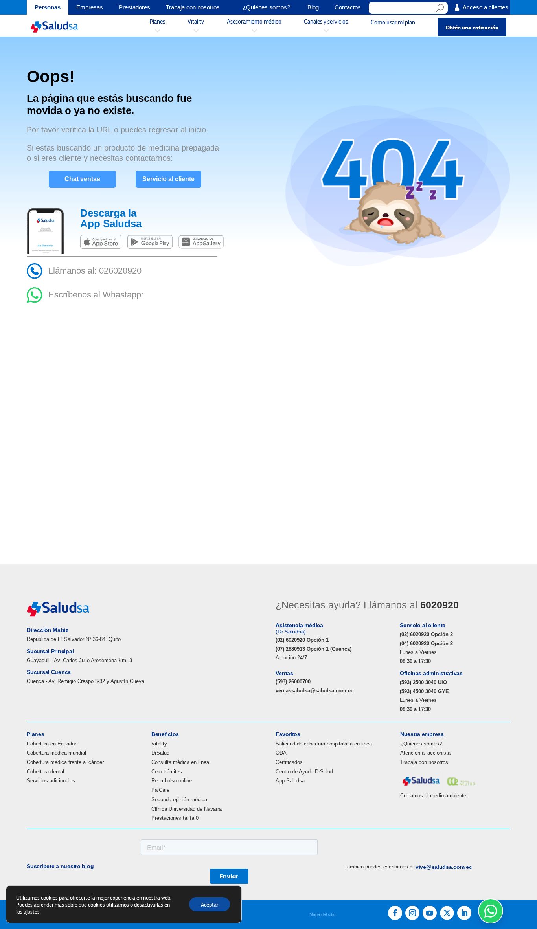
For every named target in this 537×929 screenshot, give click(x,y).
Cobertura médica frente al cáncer (65, 762)
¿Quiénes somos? (421, 744)
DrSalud (160, 753)
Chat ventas (82, 179)
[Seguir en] (447, 913)
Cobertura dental (45, 772)
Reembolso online (171, 781)
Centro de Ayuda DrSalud (304, 772)
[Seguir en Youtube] (430, 913)
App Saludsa (290, 781)
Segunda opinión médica (179, 799)
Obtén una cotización (472, 26)
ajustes (32, 911)
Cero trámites (166, 772)
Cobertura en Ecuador (51, 744)
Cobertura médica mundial (56, 753)
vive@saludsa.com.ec (444, 867)
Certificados (289, 762)
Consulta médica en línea (180, 762)
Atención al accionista (425, 753)
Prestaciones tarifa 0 (175, 818)
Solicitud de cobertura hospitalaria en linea (324, 744)
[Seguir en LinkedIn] (464, 913)
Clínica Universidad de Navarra (186, 809)
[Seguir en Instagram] (412, 913)
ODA (281, 753)
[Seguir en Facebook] (395, 913)
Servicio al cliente (168, 179)
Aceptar (209, 904)
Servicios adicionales (51, 781)
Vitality (159, 744)
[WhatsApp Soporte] (490, 911)
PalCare (160, 790)
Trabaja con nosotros (424, 762)
